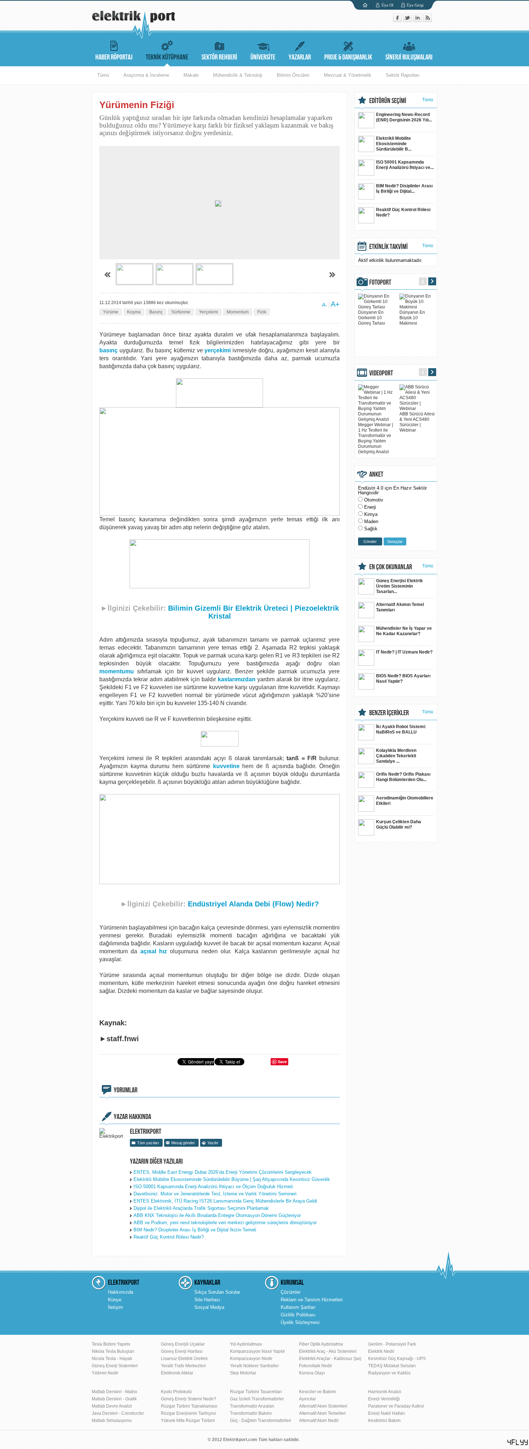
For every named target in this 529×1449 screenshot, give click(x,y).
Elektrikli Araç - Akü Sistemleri (328, 1351)
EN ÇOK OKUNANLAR (390, 567)
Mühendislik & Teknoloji (237, 75)
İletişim (115, 1307)
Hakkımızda (120, 1292)
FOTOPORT (380, 282)
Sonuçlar (395, 541)
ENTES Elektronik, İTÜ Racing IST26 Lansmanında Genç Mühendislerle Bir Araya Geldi (225, 1201)
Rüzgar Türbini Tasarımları (256, 1392)
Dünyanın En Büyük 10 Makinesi (412, 318)
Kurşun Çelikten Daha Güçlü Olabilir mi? (398, 824)
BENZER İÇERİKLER (389, 713)
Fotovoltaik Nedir (315, 1366)
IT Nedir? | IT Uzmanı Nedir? (404, 652)
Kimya (370, 514)
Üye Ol (387, 5)
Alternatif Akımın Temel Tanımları (400, 607)
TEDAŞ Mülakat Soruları (392, 1366)
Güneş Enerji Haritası (182, 1351)
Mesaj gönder (183, 1143)
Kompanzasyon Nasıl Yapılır (257, 1351)
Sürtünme (180, 312)
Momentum (238, 312)
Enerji (370, 507)
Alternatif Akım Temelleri (322, 1413)
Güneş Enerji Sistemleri (115, 1366)
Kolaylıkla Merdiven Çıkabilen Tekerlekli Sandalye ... (396, 756)
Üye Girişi (415, 5)
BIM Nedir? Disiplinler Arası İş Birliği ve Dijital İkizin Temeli (195, 1229)
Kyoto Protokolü (176, 1392)
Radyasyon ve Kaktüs (389, 1373)
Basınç (156, 312)
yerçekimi (217, 350)
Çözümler (290, 1292)
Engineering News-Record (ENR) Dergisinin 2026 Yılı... (404, 117)
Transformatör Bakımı (251, 1413)
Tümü (103, 75)
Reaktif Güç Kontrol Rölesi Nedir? (169, 1237)
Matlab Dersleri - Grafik (114, 1399)
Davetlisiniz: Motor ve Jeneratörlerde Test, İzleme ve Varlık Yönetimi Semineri (215, 1193)
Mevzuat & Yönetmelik (347, 75)
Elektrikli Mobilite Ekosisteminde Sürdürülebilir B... (393, 144)
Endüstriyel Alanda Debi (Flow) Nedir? (253, 904)
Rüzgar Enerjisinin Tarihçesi (188, 1413)
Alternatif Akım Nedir (319, 1420)
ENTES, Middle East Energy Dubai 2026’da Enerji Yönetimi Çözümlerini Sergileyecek (223, 1172)
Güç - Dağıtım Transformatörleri (260, 1420)
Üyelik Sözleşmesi (300, 1322)
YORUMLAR (125, 1090)
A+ (335, 304)
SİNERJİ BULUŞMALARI (409, 57)
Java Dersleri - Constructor (118, 1413)
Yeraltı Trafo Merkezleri (183, 1366)
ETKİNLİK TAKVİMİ (388, 246)
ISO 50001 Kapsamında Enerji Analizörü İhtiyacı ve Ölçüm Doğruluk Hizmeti (213, 1186)
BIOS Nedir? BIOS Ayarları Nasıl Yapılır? (403, 678)
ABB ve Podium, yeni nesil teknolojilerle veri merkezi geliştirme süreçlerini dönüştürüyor (225, 1222)
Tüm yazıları (148, 1143)
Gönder (370, 541)
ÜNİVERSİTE (262, 57)
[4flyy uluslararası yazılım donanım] (518, 1442)
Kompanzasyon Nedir (251, 1358)
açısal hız (153, 951)
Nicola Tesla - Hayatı (112, 1358)
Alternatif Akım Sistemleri (323, 1406)
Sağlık (370, 528)
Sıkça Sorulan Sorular (217, 1292)
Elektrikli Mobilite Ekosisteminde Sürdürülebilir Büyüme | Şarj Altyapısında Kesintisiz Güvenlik (232, 1179)
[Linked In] (418, 20)
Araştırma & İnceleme (146, 75)
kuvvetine (226, 766)
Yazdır (212, 1143)
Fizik (261, 312)
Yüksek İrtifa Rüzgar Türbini (188, 1420)
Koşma (134, 312)
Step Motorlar (243, 1373)
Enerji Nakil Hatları (386, 1413)
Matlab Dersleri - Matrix (114, 1392)
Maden (371, 521)
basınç (108, 350)
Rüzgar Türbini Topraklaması (189, 1406)
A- (324, 305)
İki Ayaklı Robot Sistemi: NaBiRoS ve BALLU (401, 729)
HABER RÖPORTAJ (113, 57)
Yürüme (110, 312)
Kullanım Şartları (298, 1307)
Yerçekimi (208, 312)
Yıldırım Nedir (105, 1373)
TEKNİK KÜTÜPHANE (167, 57)
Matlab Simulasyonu (112, 1420)
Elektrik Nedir (381, 1351)
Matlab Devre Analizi (112, 1406)
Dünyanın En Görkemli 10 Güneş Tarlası (371, 318)
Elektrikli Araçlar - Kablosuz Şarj (330, 1358)
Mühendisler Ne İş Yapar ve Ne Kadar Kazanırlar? (404, 631)
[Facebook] (398, 20)
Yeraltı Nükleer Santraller (254, 1366)
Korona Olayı (312, 1373)
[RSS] (427, 20)
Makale (191, 75)
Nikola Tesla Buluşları (113, 1351)
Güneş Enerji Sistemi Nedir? (188, 1399)
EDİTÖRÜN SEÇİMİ (387, 101)
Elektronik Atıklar (177, 1373)
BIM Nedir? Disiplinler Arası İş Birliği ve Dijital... (404, 188)
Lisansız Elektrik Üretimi (184, 1358)
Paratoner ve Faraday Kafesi (396, 1406)
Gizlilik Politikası (298, 1314)
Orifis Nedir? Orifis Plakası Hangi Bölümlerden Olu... (403, 777)
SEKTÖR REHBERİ (219, 57)
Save (282, 1061)
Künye (114, 1299)
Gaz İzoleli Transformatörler (257, 1399)
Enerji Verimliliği (384, 1399)
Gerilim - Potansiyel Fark (392, 1344)
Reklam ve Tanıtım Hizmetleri (312, 1299)
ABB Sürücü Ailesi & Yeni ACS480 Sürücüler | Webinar (417, 422)
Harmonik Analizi (384, 1392)
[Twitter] (408, 20)
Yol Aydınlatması (246, 1344)
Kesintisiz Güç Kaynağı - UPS (397, 1358)
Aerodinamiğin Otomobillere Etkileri (404, 800)
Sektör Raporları (403, 75)
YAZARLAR (300, 57)
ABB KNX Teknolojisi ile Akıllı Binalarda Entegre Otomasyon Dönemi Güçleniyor (217, 1215)
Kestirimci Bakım (384, 1420)
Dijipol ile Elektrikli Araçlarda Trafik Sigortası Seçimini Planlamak (201, 1208)
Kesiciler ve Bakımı (317, 1392)
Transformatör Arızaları (252, 1406)
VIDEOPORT (381, 373)
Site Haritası (207, 1299)
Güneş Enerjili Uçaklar (183, 1344)
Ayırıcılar (307, 1399)
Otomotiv (373, 500)
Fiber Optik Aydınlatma (321, 1344)
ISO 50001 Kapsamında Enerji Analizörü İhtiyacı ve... (405, 165)
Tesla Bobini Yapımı (111, 1344)
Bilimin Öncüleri (293, 75)
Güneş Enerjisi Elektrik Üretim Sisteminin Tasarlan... (399, 586)
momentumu (116, 671)
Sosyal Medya (209, 1307)
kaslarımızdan (237, 679)
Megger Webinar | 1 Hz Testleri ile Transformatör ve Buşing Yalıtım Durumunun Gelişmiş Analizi (375, 438)
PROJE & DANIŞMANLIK (348, 57)
